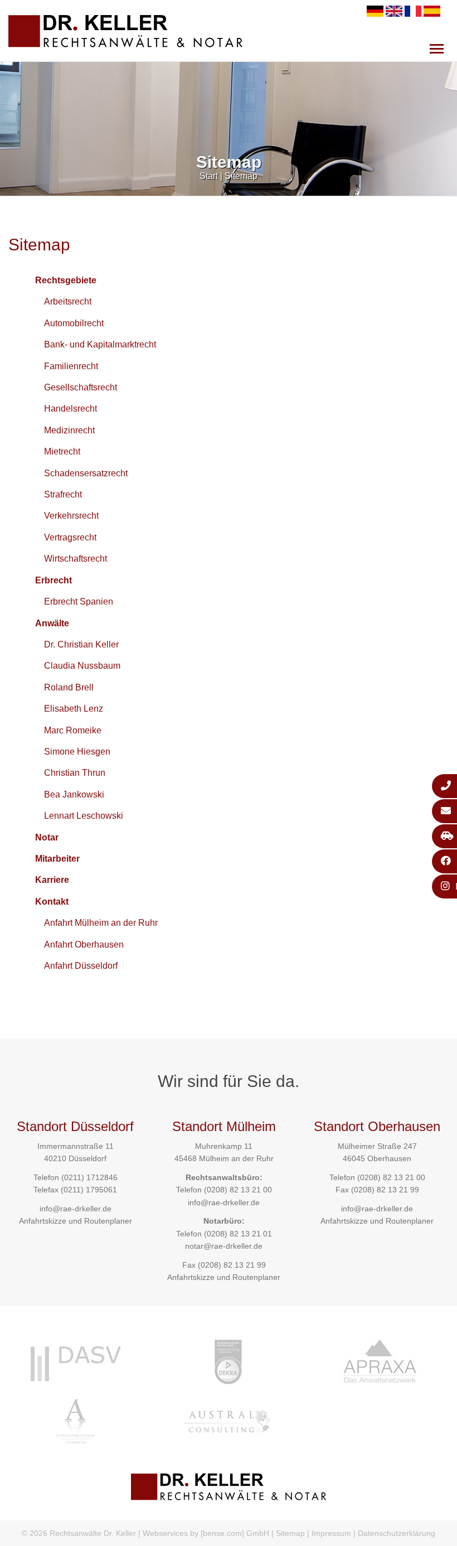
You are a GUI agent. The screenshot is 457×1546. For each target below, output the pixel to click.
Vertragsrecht (70, 537)
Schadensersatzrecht (86, 473)
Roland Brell (69, 687)
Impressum (331, 1533)
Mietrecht (62, 451)
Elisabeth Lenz (73, 708)
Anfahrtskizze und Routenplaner (75, 1220)
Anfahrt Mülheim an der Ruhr (101, 922)
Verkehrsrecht (71, 515)
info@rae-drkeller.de (75, 1208)
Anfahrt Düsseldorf (81, 965)
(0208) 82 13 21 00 (238, 1189)
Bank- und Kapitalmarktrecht (100, 344)
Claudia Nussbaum (82, 665)
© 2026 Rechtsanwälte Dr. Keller (79, 1533)
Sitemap (241, 176)
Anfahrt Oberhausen (84, 944)
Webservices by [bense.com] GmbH (206, 1533)
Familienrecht (71, 366)
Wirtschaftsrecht (75, 558)
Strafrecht (63, 494)
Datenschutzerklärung (396, 1533)
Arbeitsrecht (67, 301)
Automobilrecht (74, 323)
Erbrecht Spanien (78, 601)
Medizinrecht (69, 430)
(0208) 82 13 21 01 (238, 1233)
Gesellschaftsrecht (80, 387)
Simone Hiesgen (77, 751)
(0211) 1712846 (89, 1177)
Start (209, 176)
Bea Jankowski (74, 794)
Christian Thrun (74, 772)
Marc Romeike (72, 730)
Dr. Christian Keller (81, 644)
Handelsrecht (70, 408)
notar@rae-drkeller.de (223, 1245)
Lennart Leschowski (83, 815)
